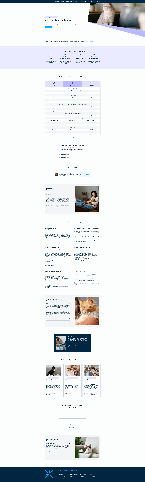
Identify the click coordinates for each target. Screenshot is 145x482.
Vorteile (51, 41)
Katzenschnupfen (81, 231)
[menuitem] (95, 1)
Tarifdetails (56, 41)
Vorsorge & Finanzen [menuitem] (75, 1)
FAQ (87, 41)
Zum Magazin (50, 451)
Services (91, 41)
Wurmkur (66, 387)
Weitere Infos (76, 41)
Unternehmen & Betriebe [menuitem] (83, 1)
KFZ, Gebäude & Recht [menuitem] (56, 1)
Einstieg (46, 41)
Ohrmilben (87, 231)
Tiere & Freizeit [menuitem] (63, 1)
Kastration (67, 447)
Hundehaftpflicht (66, 205)
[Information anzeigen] (80, 90)
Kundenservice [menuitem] (90, 1)
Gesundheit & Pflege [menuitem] (69, 1)
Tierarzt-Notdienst (61, 448)
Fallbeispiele (83, 41)
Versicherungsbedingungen (63, 41)
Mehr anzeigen (71, 137)
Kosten (71, 41)
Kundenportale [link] (71, 345)
